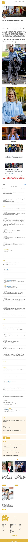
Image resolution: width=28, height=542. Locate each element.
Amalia (3, 526)
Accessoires (4, 499)
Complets (11, 526)
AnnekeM (7, 250)
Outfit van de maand (17, 517)
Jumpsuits (11, 528)
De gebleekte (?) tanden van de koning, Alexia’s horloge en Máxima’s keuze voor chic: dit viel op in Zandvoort (20, 477)
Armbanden (20, 528)
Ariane (3, 528)
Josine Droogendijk (9, 381)
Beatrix (3, 525)
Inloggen (23, 1)
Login (25, 184)
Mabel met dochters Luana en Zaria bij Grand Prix (10, 447)
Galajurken (11, 527)
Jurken (11, 529)
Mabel (3, 530)
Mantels (11, 530)
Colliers (19, 526)
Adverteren (19, 1)
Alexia (16, 473)
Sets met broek (12, 531)
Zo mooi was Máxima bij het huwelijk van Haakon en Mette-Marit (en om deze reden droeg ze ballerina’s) (7, 477)
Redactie (15, 1)
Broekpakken (11, 525)
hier (16, 141)
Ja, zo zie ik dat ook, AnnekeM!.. (7, 427)
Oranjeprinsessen (23, 473)
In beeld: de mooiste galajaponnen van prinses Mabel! (10, 455)
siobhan (7, 409)
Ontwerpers (16, 518)
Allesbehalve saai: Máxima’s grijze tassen (7, 502)
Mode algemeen (16, 516)
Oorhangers (20, 529)
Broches (19, 527)
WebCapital (16, 541)
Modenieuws (6, 473)
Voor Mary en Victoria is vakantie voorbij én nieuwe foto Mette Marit (13, 452)
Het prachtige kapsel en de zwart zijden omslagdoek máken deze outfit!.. (12, 430)
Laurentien (3, 529)
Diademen (20, 525)
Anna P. (7, 269)
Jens (6, 334)
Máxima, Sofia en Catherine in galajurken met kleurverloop (11, 450)
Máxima (4, 473)
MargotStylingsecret (9, 280)
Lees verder (4, 509)
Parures (19, 530)
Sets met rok (11, 532)
